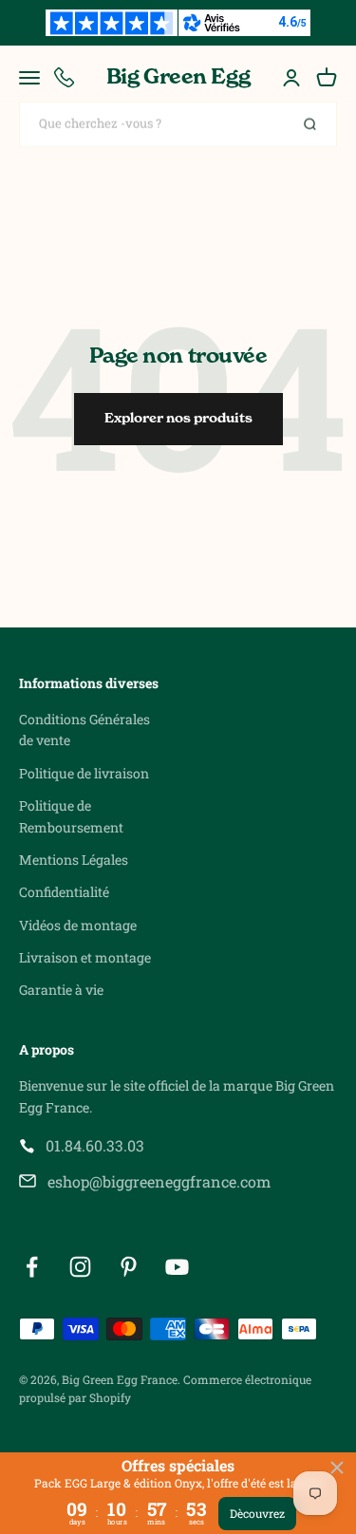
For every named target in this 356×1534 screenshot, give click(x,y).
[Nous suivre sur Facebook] (32, 1267)
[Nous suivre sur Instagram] (80, 1267)
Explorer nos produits (178, 418)
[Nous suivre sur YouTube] (177, 1267)
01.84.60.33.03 (95, 1145)
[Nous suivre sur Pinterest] (128, 1267)
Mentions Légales (73, 860)
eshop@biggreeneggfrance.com (159, 1181)
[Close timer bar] (337, 1467)
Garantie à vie (61, 990)
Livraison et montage (85, 957)
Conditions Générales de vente (84, 729)
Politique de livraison (84, 773)
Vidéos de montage (78, 925)
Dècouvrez (257, 1513)
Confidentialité (64, 892)
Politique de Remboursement (71, 815)
